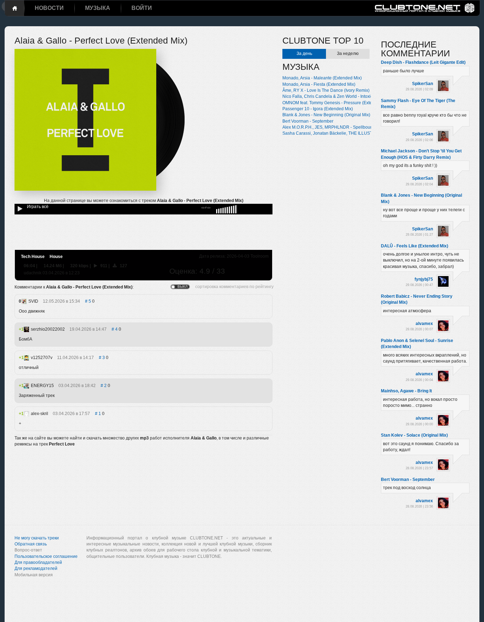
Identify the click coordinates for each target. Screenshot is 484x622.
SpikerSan (422, 83)
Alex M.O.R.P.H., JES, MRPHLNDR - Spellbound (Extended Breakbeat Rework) (358, 127)
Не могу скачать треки (37, 538)
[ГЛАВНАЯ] (14, 8)
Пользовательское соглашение (46, 556)
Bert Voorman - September (307, 121)
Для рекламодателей (36, 568)
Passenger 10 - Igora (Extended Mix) (317, 108)
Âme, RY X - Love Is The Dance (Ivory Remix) (326, 90)
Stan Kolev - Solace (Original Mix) (414, 435)
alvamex (424, 323)
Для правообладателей (38, 562)
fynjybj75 (424, 279)
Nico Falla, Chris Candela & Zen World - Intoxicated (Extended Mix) (346, 96)
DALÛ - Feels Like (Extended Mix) (414, 245)
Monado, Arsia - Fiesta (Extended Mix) (318, 84)
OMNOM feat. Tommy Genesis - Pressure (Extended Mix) (336, 102)
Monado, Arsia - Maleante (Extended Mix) (322, 77)
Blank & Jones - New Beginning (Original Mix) (326, 114)
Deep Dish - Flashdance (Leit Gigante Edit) (423, 62)
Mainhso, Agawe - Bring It (406, 390)
